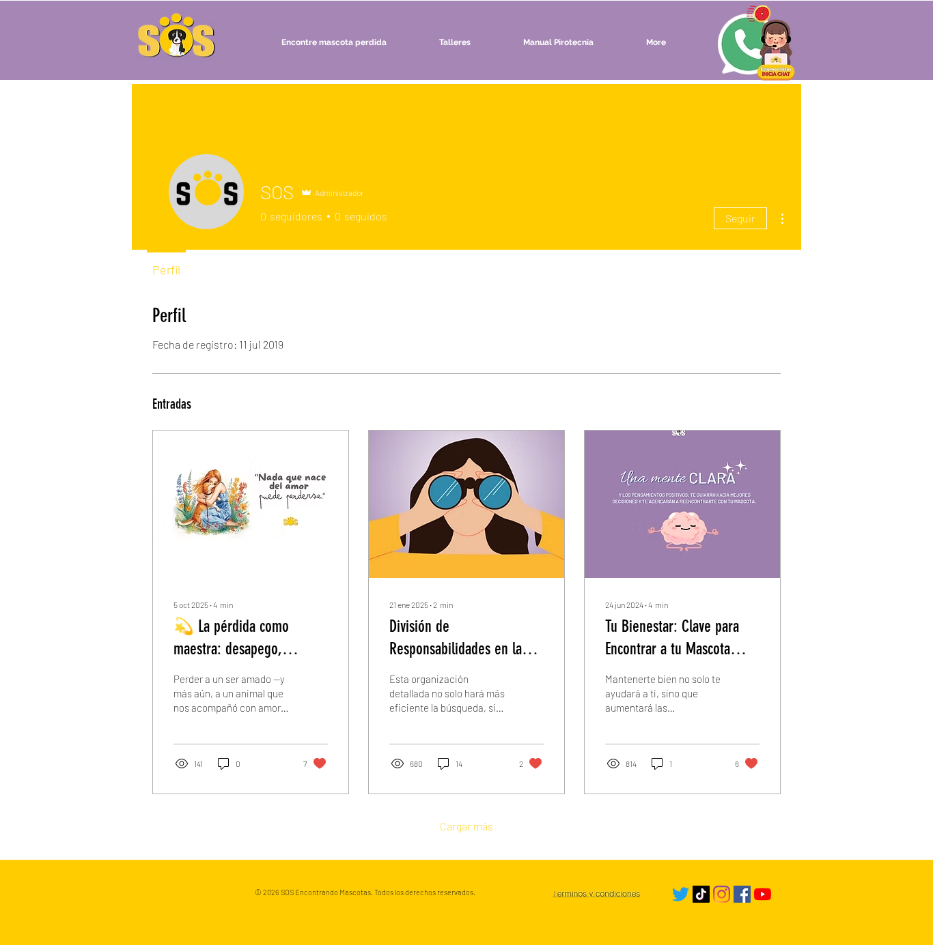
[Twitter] (680, 894)
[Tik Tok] (701, 894)
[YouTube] (762, 894)
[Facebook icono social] (742, 894)
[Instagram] (721, 894)
